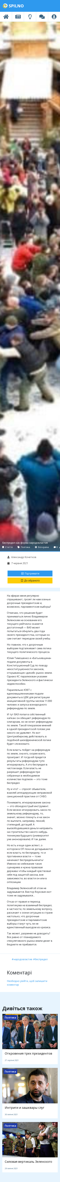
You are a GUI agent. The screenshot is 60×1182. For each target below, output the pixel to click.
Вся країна (43, 547)
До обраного (32, 580)
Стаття (8, 547)
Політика (25, 547)
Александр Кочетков (23, 557)
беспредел (41, 959)
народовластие (23, 959)
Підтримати (32, 573)
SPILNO (16, 6)
